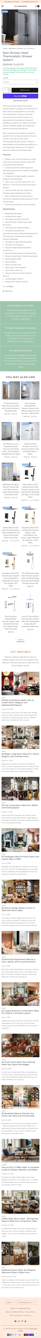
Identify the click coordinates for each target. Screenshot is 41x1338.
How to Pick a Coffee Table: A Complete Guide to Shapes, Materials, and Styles (20, 1168)
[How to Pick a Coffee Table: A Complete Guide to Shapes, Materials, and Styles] (20, 1150)
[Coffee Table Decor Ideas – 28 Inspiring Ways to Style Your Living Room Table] (20, 1202)
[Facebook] (15, 1321)
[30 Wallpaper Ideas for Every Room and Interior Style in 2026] (20, 840)
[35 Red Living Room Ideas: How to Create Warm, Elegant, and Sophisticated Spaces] (20, 683)
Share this (8, 291)
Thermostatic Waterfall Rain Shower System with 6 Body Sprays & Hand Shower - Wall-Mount (30, 408)
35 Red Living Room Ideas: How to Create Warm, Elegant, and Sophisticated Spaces (18, 702)
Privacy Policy (30, 1312)
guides (4, 1165)
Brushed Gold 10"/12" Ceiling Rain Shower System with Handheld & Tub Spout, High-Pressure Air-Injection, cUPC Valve (30, 535)
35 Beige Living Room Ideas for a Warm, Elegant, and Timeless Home (20, 755)
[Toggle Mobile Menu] (4, 6)
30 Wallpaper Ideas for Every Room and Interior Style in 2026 (20, 857)
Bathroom (12, 48)
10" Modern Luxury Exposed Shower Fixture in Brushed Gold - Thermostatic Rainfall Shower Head (11, 449)
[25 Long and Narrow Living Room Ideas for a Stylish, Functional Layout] (20, 994)
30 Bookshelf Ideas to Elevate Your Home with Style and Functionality (18, 1114)
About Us (14, 1308)
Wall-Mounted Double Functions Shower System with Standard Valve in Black (30, 449)
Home (5, 48)
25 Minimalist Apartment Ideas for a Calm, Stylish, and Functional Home (18, 960)
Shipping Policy (24, 1308)
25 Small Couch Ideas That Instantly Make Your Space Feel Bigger (18, 1063)
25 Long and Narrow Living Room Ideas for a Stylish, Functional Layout (20, 1012)
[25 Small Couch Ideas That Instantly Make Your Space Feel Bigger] (20, 1045)
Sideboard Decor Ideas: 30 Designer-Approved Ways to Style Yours (19, 1271)
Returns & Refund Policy (15, 1312)
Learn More (25, 319)
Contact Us (27, 1315)
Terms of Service (16, 1315)
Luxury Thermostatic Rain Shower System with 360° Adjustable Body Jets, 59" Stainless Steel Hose (30, 621)
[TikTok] (25, 1321)
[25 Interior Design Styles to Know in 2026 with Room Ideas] (20, 891)
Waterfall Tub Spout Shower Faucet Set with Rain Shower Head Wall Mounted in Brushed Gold (10, 490)
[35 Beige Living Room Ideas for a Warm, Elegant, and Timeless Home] (20, 737)
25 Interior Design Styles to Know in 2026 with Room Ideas (18, 909)
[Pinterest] (22, 1321)
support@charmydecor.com (30, 1)
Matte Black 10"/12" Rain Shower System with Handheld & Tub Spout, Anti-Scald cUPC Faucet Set (11, 533)
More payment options (20, 100)
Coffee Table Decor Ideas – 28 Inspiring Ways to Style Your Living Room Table (20, 1220)
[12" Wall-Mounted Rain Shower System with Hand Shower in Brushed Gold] (11, 390)
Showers (20, 48)
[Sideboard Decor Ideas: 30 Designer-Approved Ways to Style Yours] (20, 1253)
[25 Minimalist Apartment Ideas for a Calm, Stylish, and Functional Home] (20, 942)
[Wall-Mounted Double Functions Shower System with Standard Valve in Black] (30, 431)
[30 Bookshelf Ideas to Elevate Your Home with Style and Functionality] (20, 1097)
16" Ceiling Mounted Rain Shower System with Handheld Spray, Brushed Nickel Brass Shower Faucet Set (30, 578)
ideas (3, 697)
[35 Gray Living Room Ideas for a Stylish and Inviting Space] (20, 788)
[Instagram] (19, 1321)
